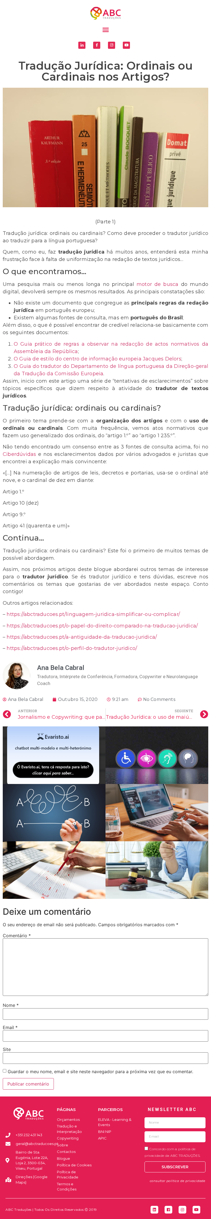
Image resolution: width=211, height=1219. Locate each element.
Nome (11, 1005)
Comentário (17, 935)
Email (10, 1027)
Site (7, 1049)
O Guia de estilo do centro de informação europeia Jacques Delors (97, 359)
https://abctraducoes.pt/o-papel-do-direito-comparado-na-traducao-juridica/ (102, 626)
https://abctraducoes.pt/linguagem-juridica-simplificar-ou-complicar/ (93, 614)
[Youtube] (126, 45)
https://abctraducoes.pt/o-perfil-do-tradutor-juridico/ (72, 648)
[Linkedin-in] (81, 45)
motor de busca (158, 284)
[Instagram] (111, 45)
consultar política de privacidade (178, 1181)
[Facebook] (168, 1210)
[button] (105, 29)
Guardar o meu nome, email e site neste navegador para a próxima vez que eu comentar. (100, 1071)
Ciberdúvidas (19, 454)
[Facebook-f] (96, 45)
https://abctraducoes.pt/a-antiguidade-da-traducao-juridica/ (82, 637)
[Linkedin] (154, 1210)
